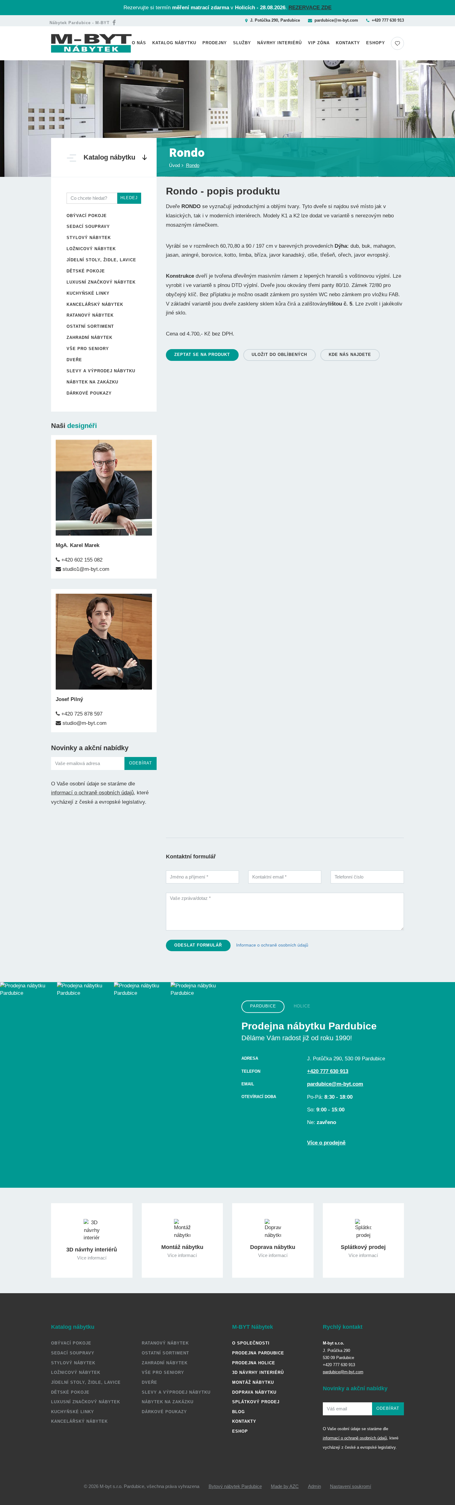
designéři (82, 426)
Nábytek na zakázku (92, 382)
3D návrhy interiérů (258, 1372)
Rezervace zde (310, 8)
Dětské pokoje (86, 271)
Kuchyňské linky (88, 293)
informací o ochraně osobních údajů (92, 793)
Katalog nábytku (174, 43)
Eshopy (375, 43)
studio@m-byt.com (83, 723)
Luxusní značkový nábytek (101, 282)
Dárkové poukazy (89, 393)
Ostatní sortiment (90, 326)
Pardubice (263, 1006)
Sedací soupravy (88, 226)
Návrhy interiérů (279, 43)
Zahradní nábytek (89, 337)
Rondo (192, 165)
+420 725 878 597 (81, 714)
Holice (302, 1006)
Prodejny (214, 43)
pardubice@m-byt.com (336, 20)
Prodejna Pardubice (258, 1353)
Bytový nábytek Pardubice (235, 1486)
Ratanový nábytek (90, 315)
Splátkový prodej (256, 1402)
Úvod (174, 165)
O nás (139, 43)
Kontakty (348, 43)
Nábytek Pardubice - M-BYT (80, 22)
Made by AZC (285, 1486)
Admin (314, 1486)
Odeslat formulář (198, 945)
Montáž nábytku (253, 1382)
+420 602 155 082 (81, 560)
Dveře (74, 359)
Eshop (240, 1431)
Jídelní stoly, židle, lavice (101, 260)
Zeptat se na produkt (202, 354)
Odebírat (140, 763)
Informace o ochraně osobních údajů (272, 945)
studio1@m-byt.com (85, 569)
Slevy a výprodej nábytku (101, 371)
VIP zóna (319, 43)
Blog (238, 1411)
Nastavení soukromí (350, 1486)
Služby (242, 43)
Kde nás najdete (350, 354)
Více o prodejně (326, 1143)
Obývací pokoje (87, 215)
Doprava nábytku (254, 1392)
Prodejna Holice (253, 1363)
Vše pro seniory (88, 348)
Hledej (129, 197)
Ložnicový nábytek (91, 248)
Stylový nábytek (89, 237)
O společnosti (251, 1343)
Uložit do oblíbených (279, 354)
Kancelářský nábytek (95, 304)
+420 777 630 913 (388, 20)
